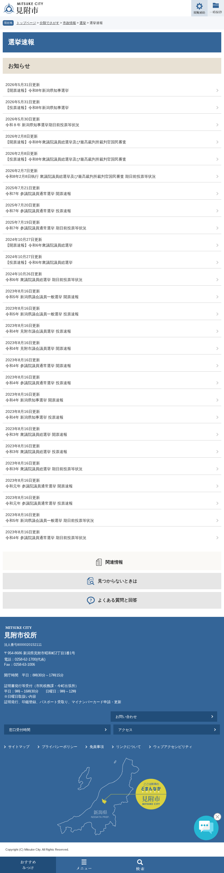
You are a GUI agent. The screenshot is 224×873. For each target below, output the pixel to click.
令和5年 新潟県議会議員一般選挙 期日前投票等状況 (49, 520)
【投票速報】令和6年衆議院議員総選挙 (39, 262)
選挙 (82, 23)
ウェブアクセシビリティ (172, 747)
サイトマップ (19, 747)
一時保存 (216, 8)
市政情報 (69, 23)
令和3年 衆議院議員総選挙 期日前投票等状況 (43, 469)
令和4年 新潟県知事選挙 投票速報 (34, 417)
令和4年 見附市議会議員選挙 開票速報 (38, 348)
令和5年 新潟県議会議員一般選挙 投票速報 (42, 314)
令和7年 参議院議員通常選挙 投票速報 (38, 211)
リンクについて (128, 747)
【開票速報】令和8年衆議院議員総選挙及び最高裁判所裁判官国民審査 (65, 142)
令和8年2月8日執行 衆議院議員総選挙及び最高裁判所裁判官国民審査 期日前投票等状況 (80, 176)
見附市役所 (20, 632)
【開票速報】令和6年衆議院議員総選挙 (39, 245)
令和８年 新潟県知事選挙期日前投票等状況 (42, 125)
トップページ (26, 23)
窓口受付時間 (19, 730)
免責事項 (97, 747)
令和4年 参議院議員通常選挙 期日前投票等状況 (45, 537)
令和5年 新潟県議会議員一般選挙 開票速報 (42, 297)
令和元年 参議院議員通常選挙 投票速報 (39, 503)
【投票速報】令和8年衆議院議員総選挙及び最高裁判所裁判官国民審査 (65, 159)
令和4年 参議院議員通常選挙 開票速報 (38, 365)
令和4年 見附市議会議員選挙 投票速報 (38, 331)
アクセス (125, 730)
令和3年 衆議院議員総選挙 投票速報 (36, 451)
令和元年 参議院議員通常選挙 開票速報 (39, 486)
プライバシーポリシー (59, 747)
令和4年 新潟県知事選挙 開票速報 (34, 400)
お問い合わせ (126, 717)
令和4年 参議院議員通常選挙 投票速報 (38, 383)
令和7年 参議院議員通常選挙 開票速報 (38, 193)
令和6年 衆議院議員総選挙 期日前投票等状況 (43, 279)
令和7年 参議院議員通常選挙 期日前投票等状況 (45, 228)
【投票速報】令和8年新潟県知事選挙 (37, 107)
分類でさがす (49, 23)
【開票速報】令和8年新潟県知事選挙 (37, 90)
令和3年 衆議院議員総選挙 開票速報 (36, 434)
